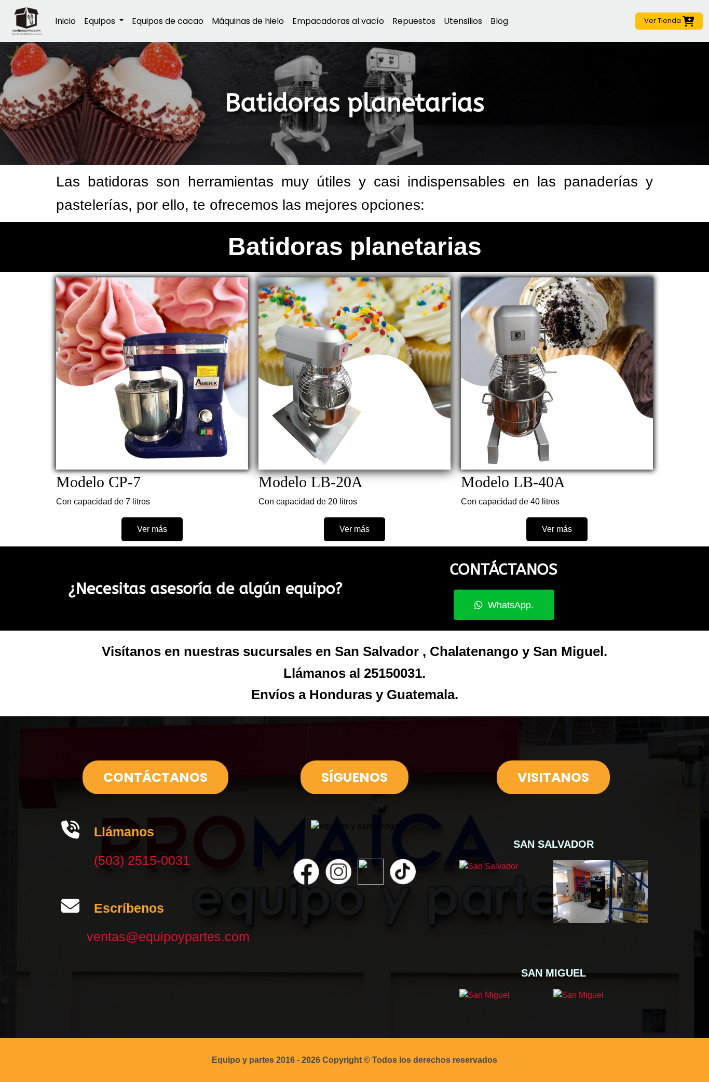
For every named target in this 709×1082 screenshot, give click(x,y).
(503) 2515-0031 (142, 860)
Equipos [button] (100, 21)
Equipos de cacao (167, 21)
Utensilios (463, 21)
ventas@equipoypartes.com (168, 936)
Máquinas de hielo (248, 21)
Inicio (65, 21)
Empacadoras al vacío (338, 21)
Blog (499, 21)
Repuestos (413, 21)
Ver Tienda (663, 20)
